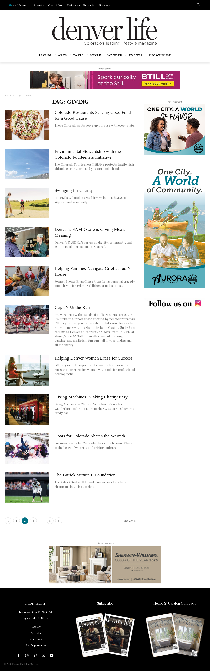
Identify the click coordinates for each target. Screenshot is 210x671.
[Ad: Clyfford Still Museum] (105, 80)
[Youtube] (51, 655)
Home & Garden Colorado (174, 603)
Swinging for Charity (74, 190)
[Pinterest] (35, 655)
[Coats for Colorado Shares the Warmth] (27, 448)
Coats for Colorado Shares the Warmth (90, 436)
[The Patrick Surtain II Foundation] (27, 487)
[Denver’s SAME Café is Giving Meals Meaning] (27, 242)
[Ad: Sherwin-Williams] (105, 564)
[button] (198, 4)
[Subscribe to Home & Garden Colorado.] (175, 635)
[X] (43, 655)
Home (8, 95)
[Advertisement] (174, 344)
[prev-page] (8, 520)
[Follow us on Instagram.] (174, 303)
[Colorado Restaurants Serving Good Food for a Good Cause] (27, 125)
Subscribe (105, 603)
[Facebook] (19, 655)
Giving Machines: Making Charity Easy (91, 397)
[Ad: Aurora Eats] (174, 129)
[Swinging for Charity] (27, 203)
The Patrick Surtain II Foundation (85, 474)
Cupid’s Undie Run (72, 307)
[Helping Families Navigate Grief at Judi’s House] (27, 281)
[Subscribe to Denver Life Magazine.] (105, 635)
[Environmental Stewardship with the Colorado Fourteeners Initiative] (27, 164)
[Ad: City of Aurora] (174, 226)
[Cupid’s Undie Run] (27, 319)
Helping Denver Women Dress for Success (94, 358)
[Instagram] (27, 655)
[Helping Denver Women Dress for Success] (27, 370)
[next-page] (58, 520)
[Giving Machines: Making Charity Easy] (27, 409)
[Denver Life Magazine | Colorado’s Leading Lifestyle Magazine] (105, 31)
